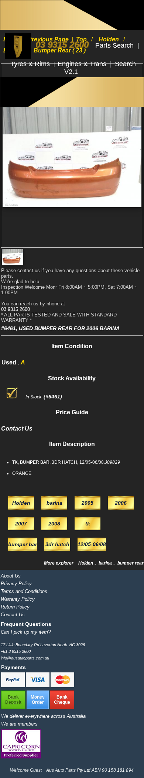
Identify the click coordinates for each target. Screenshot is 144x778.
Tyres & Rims (31, 64)
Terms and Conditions (24, 591)
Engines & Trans (83, 64)
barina (106, 563)
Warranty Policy (18, 599)
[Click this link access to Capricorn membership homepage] (21, 757)
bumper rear (130, 563)
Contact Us (13, 614)
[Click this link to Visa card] (38, 685)
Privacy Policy (16, 583)
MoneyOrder (38, 700)
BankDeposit (13, 700)
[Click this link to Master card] (62, 685)
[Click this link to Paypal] (13, 685)
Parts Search (115, 45)
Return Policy (15, 607)
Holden (86, 563)
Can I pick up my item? (26, 632)
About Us (11, 576)
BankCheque (62, 700)
